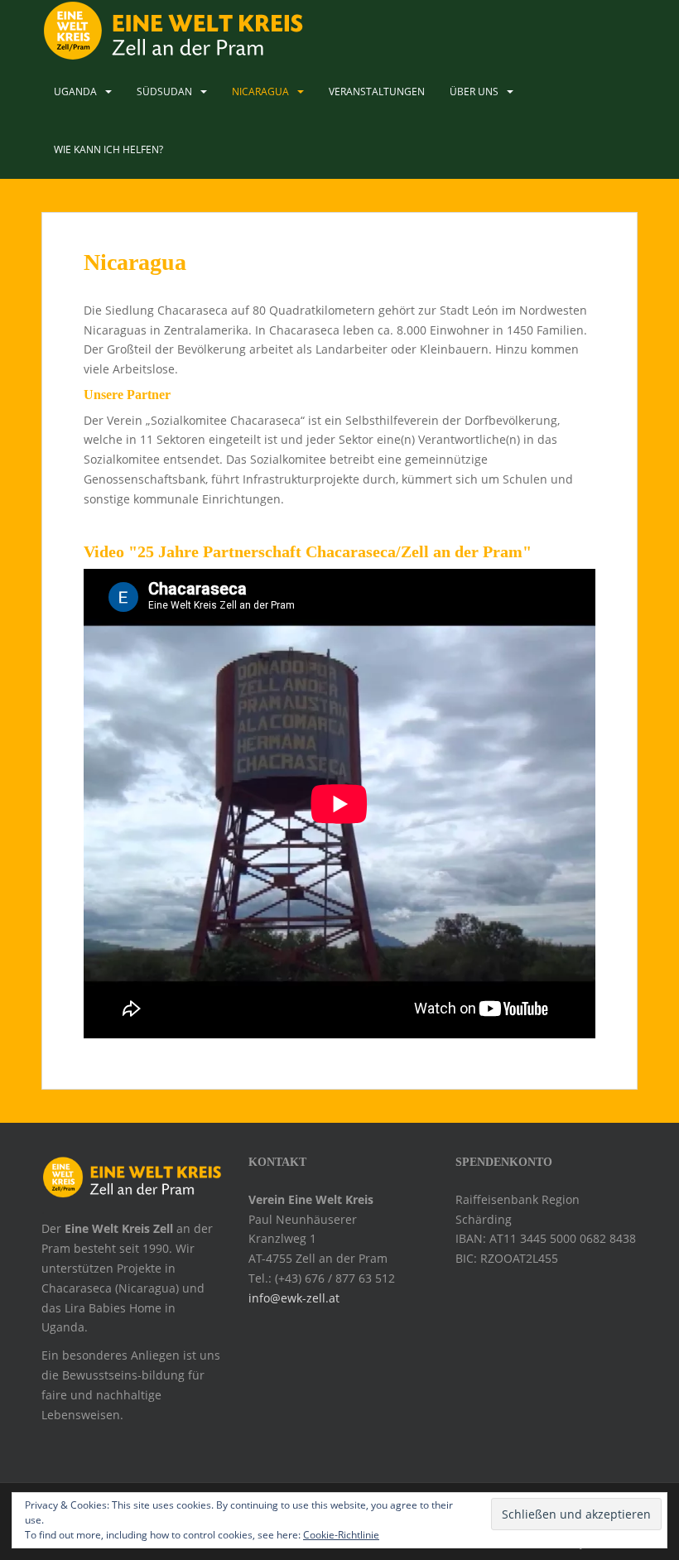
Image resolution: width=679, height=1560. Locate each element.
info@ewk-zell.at (294, 1298)
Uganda (75, 91)
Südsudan (164, 91)
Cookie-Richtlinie (341, 1535)
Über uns (474, 91)
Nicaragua (260, 91)
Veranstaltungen (377, 91)
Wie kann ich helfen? (108, 149)
